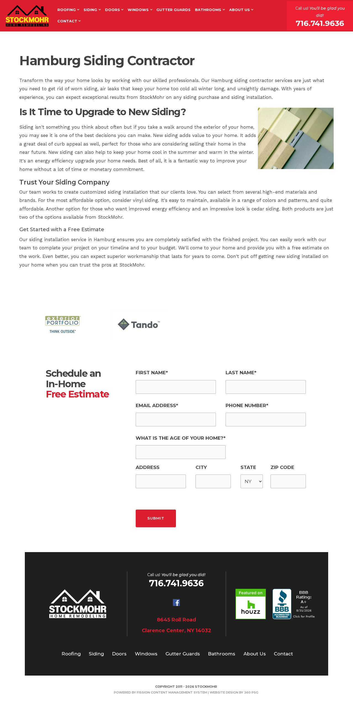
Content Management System (179, 692)
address (147, 467)
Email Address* (157, 405)
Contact (67, 21)
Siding (90, 10)
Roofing (66, 10)
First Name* (152, 372)
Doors (112, 10)
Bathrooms (208, 10)
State (248, 467)
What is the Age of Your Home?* (181, 438)
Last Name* (241, 372)
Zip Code (282, 467)
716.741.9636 (320, 23)
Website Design (224, 692)
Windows (138, 10)
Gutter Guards (173, 10)
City (201, 467)
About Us (239, 10)
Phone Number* (247, 405)
